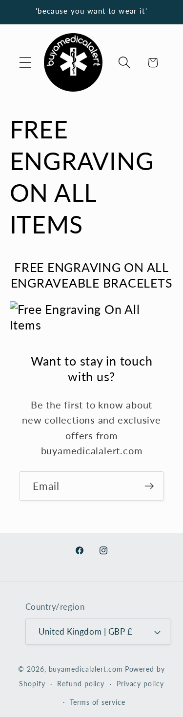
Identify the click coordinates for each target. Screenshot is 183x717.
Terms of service (97, 702)
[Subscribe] (149, 486)
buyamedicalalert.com (86, 669)
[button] (25, 63)
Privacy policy (140, 683)
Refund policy (80, 683)
